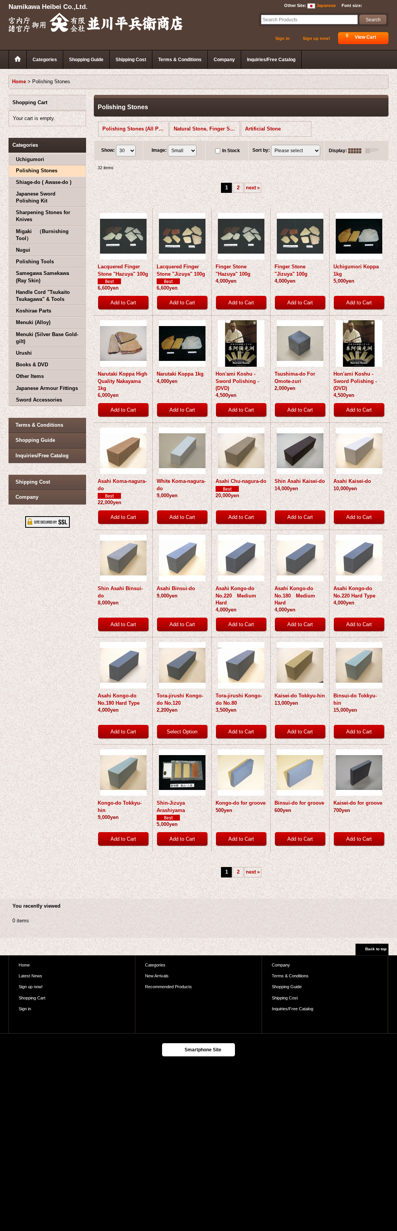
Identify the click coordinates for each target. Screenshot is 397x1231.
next (253, 188)
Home (24, 965)
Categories (155, 965)
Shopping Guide (35, 440)
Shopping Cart (32, 998)
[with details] (373, 150)
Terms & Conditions (39, 425)
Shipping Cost (33, 482)
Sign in (282, 38)
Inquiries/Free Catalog (42, 455)
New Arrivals (157, 975)
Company (27, 497)
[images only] (356, 150)
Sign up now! (316, 38)
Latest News (30, 975)
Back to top (376, 949)
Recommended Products (168, 986)
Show (108, 150)
